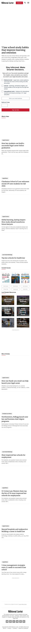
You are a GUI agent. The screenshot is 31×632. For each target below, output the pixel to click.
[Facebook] (13, 621)
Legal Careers (5, 140)
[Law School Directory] (8, 300)
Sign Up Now (15, 110)
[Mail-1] (7, 621)
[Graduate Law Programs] (8, 311)
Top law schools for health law (13, 258)
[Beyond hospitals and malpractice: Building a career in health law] (15, 515)
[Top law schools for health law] (15, 243)
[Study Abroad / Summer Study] (23, 311)
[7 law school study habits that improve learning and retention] (15, 37)
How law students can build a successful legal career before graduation (13, 145)
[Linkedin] (17, 621)
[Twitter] (20, 621)
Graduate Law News (7, 413)
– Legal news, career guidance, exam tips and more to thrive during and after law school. (16, 81)
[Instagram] (10, 621)
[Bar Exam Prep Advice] (23, 322)
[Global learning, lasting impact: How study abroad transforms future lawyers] (15, 205)
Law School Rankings (7, 254)
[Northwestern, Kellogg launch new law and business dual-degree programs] (15, 402)
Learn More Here (23, 604)
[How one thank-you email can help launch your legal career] (15, 366)
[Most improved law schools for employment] (15, 440)
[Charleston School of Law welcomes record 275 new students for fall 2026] (15, 167)
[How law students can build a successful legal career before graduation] (15, 129)
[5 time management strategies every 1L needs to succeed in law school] (15, 550)
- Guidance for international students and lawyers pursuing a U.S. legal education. (16, 93)
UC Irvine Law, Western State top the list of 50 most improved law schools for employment (14, 493)
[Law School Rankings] (23, 300)
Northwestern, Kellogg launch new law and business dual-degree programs (15, 419)
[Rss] (23, 621)
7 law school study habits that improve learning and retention (15, 50)
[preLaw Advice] (8, 322)
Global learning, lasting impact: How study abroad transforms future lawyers (14, 222)
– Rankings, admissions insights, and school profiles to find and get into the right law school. (16, 87)
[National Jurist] (8, 3)
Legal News (5, 178)
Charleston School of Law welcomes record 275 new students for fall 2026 (15, 184)
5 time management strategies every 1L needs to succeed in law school (14, 567)
